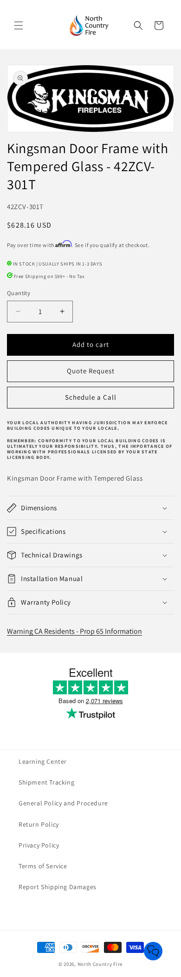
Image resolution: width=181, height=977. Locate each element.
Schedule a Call (90, 397)
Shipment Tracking (46, 782)
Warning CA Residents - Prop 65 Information (74, 631)
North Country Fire (100, 964)
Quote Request (91, 370)
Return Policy (39, 824)
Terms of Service (43, 866)
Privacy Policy (39, 845)
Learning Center (43, 761)
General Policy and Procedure (63, 803)
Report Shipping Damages (58, 887)
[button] (18, 25)
